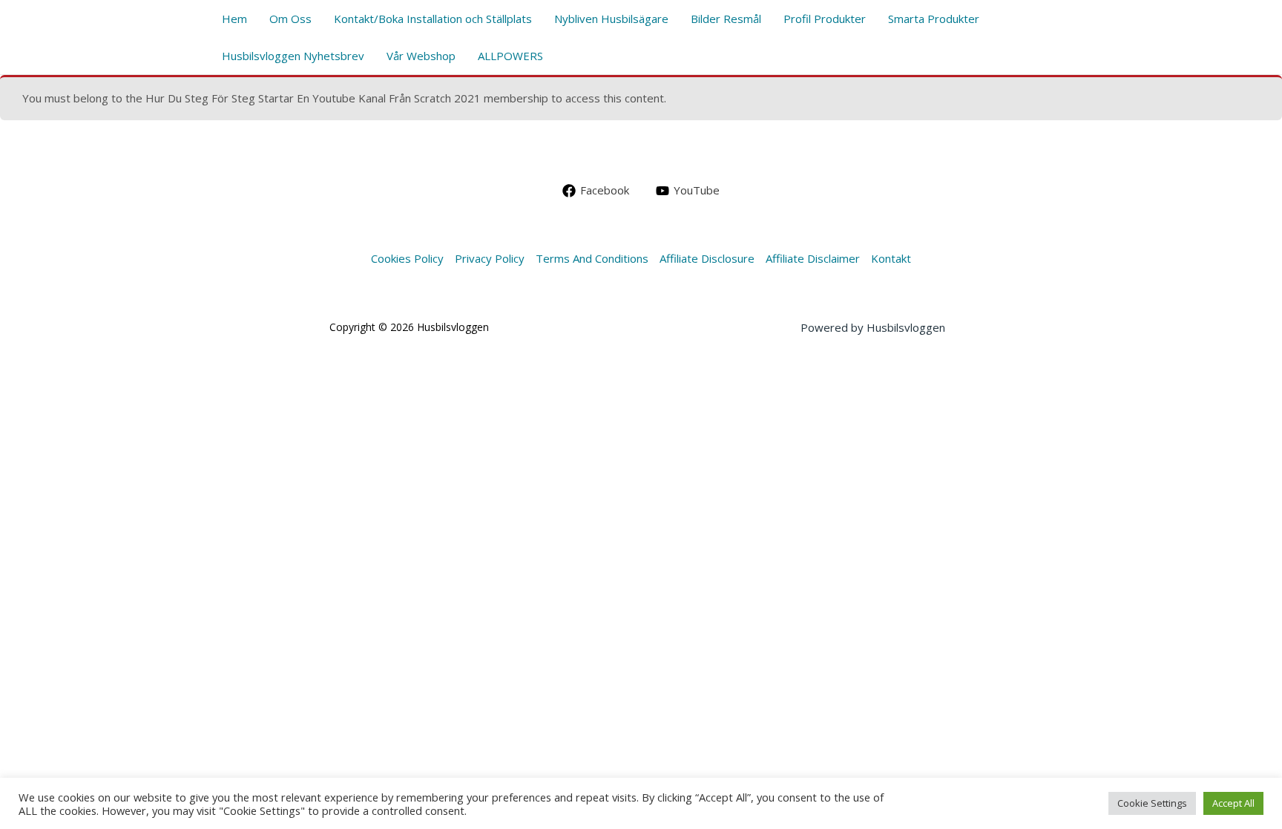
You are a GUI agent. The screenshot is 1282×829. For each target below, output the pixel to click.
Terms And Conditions (592, 258)
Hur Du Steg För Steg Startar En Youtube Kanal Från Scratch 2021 (313, 98)
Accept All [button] (1233, 803)
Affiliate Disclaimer (813, 258)
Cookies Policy (407, 258)
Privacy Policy (490, 258)
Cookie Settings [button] (1152, 803)
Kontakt (891, 258)
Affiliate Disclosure (707, 258)
